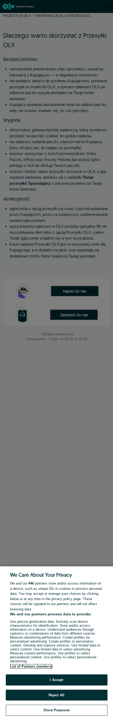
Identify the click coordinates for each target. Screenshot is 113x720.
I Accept (56, 680)
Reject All (56, 695)
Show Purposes (56, 710)
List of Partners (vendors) (31, 666)
